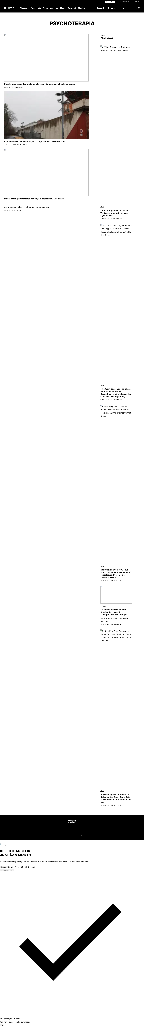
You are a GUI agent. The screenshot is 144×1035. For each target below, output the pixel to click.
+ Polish (136, 2)
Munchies (54, 8)
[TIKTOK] (74, 829)
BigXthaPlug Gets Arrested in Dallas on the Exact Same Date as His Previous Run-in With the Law (115, 798)
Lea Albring (18, 87)
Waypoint (72, 8)
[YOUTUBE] (78, 829)
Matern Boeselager (20, 144)
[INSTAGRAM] (70, 829)
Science (103, 606)
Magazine (24, 8)
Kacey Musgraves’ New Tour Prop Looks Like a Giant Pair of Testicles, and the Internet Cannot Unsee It (115, 573)
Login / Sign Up (123, 2)
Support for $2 (5, 867)
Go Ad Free (110, 2)
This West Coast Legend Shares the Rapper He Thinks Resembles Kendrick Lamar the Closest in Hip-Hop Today (116, 393)
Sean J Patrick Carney (22, 202)
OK (2, 1025)
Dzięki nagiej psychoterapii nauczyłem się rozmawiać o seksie (34, 199)
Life (39, 8)
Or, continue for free (7, 870)
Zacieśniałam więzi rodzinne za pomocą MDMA (27, 207)
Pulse (33, 8)
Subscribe (101, 8)
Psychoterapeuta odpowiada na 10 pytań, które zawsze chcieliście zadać (39, 84)
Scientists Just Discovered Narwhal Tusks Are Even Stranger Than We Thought (113, 612)
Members (82, 8)
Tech (45, 8)
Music (62, 8)
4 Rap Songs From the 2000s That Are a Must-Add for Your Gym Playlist (114, 213)
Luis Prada (117, 624)
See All (102, 35)
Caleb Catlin (117, 218)
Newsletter (113, 8)
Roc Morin (17, 210)
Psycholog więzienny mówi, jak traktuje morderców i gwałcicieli (34, 141)
